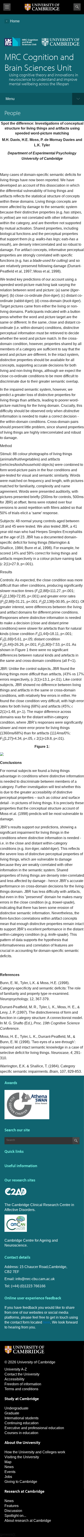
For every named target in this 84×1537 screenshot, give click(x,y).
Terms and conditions (21, 1389)
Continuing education (21, 1423)
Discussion (13, 1511)
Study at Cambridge (21, 1398)
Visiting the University (21, 1457)
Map (7, 1462)
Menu (10, 99)
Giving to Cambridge (20, 1482)
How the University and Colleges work (34, 1452)
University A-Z (15, 1369)
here (46, 1322)
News (9, 1467)
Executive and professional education (34, 1428)
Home (15, 21)
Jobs (8, 1477)
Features (11, 1506)
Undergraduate (16, 1408)
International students (21, 1418)
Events (9, 1472)
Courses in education (21, 1433)
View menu (7, 7)
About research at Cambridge (27, 1520)
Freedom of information (22, 1384)
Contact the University (21, 1374)
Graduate (11, 1413)
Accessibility (14, 1379)
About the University (22, 1442)
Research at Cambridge (24, 1491)
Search (77, 7)
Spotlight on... (15, 1516)
